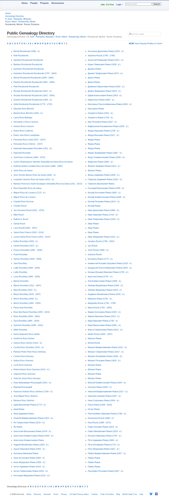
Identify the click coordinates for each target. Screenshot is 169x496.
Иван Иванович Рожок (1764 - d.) (103, 215)
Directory (37, 494)
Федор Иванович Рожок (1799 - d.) (103, 131)
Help (141, 494)
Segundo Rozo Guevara (24, 374)
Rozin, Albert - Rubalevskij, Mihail (20, 21)
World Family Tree (129, 494)
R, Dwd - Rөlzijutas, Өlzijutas (18, 19)
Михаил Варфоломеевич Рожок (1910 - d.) (107, 347)
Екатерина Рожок (96, 109)
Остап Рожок (94, 409)
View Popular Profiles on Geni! (145, 43)
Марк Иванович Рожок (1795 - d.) (103, 321)
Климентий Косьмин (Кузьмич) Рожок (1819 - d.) (110, 263)
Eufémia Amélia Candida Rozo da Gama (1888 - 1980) (38, 166)
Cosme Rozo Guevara (24, 356)
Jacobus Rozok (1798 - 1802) (101, 241)
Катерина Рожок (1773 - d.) (100, 259)
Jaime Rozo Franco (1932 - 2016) (29, 232)
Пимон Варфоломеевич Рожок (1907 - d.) (107, 453)
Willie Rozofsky (20, 330)
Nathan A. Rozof (21, 219)
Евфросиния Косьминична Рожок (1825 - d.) (108, 126)
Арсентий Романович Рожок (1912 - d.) (105, 60)
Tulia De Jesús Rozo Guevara (27, 378)
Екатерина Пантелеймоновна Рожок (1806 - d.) (110, 104)
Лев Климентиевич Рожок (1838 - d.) (104, 281)
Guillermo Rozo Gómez (24, 338)
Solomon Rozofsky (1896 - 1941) (28, 325)
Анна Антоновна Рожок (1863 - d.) (29, 458)
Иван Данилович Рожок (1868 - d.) (103, 210)
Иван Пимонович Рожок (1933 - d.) (103, 219)
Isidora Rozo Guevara (23, 360)
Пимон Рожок (94, 458)
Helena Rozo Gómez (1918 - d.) (28, 343)
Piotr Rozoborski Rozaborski (26, 86)
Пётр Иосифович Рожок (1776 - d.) (104, 445)
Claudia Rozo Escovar (24, 201)
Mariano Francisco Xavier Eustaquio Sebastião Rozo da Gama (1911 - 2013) (48, 184)
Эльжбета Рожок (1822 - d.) (100, 113)
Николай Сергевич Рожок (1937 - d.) (104, 396)
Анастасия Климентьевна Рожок (29, 440)
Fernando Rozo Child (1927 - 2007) (30, 140)
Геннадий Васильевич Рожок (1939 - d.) (106, 188)
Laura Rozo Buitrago (23, 117)
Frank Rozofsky (20, 254)
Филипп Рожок (94, 170)
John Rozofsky (20, 263)
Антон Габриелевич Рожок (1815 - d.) (31, 471)
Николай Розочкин (22, 153)
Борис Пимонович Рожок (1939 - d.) (104, 64)
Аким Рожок (19, 409)
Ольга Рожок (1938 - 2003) (100, 405)
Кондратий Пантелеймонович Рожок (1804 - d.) (110, 268)
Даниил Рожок (94, 69)
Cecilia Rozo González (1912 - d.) (29, 347)
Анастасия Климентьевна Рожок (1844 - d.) (33, 436)
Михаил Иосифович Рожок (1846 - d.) (105, 356)
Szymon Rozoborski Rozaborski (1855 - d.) (33, 100)
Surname (47, 494)
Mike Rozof (19, 215)
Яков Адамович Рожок (24, 414)
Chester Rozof (20, 206)
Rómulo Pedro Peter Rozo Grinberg (30, 352)
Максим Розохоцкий (23, 387)
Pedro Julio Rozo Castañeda (26, 135)
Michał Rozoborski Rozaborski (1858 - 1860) (34, 78)
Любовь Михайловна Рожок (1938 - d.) (105, 285)
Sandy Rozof (19, 224)
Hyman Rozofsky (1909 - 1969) (27, 259)
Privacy (64, 494)
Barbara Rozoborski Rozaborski (28, 64)
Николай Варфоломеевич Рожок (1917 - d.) (108, 391)
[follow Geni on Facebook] (155, 494)
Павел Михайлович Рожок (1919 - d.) (105, 431)
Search (156, 4)
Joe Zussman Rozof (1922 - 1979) (29, 210)
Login (118, 4)
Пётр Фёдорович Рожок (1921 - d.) (103, 449)
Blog (118, 494)
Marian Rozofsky (21, 281)
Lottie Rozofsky (20, 272)
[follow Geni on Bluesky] (150, 494)
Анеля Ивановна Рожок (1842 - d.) (29, 449)
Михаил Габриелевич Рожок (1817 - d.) (106, 352)
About (29, 494)
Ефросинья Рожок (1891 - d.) (101, 100)
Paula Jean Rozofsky (23, 307)
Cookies (94, 494)
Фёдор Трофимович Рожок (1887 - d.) (105, 153)
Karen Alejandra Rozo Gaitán (27, 334)
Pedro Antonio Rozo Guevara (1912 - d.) (32, 369)
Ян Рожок (18, 427)
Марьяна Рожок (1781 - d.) (100, 299)
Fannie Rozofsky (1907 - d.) (26, 246)
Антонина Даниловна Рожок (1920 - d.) (106, 51)
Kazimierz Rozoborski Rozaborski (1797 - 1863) (35, 73)
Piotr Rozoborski (21, 55)
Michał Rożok (94, 343)
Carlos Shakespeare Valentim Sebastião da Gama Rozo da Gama (43, 162)
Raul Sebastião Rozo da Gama (27, 188)
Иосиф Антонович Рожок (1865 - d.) (104, 193)
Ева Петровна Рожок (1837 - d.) (102, 122)
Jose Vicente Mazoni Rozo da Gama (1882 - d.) (35, 175)
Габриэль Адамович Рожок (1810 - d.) (105, 179)
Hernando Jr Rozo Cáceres (26, 122)
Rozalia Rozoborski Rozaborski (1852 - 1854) (34, 95)
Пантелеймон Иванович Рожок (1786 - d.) (107, 414)
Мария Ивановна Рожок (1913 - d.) (104, 316)
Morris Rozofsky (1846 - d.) (26, 299)
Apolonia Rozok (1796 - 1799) (101, 55)
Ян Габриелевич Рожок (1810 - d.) (29, 422)
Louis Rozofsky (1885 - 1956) (27, 276)
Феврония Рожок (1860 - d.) (100, 162)
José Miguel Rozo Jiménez (26, 396)
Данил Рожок (94, 78)
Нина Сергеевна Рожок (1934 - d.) (103, 400)
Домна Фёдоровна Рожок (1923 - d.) (104, 91)
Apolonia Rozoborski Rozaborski (28, 60)
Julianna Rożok (95, 254)
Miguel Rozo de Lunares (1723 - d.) (29, 193)
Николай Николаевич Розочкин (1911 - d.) (33, 148)
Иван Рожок (93, 224)
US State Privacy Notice (79, 494)
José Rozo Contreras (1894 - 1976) (29, 157)
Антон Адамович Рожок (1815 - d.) (29, 466)
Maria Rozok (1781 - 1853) (100, 307)
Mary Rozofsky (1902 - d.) (25, 290)
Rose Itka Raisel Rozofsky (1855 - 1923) (32, 312)
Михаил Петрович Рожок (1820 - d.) (104, 360)
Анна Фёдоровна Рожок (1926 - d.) (29, 462)
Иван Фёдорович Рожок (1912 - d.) (103, 237)
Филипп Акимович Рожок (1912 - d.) (104, 166)
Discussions (57, 3)
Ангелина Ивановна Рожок (26, 453)
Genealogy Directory (14, 16)
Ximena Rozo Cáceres (24, 126)
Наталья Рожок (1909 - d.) (100, 387)
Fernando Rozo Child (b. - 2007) (28, 144)
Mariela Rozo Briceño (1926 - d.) (28, 113)
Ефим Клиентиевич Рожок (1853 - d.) (105, 95)
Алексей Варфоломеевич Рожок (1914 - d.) (33, 418)
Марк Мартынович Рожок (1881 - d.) (104, 325)
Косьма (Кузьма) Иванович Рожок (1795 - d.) (108, 272)
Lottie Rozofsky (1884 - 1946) (27, 268)
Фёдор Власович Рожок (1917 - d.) (103, 135)
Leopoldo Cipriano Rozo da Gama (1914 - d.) (34, 179)
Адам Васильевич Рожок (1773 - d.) (30, 405)
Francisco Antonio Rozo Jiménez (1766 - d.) (33, 391)
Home (25, 3)
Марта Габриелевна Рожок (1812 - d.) (105, 330)
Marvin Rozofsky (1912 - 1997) (27, 285)
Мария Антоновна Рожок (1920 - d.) (104, 312)
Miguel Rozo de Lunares (25, 197)
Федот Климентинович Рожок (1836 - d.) (106, 157)
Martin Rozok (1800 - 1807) (100, 334)
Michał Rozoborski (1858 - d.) (27, 51)
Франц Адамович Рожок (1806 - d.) (103, 175)
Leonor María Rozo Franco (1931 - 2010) (32, 237)
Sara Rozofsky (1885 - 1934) (26, 321)
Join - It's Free (107, 4)
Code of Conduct (107, 494)
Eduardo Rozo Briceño (24, 109)
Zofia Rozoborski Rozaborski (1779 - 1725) (33, 104)
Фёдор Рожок (94, 140)
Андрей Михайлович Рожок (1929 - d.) (31, 445)
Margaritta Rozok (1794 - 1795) (102, 303)
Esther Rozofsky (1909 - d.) (26, 241)
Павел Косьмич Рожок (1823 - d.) (103, 427)
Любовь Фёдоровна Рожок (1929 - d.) (105, 290)
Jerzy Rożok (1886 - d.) (98, 250)
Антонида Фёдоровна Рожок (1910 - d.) (32, 475)
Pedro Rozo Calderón (23, 131)
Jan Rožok (92, 246)
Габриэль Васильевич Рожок (101, 184)
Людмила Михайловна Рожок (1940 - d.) (106, 294)
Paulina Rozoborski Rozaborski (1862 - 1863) (34, 82)
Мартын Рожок (94, 338)
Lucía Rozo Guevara (23, 365)
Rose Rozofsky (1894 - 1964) (27, 316)
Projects (44, 3)
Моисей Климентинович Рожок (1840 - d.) (107, 383)
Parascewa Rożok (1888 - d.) (101, 418)
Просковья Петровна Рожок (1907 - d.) (105, 471)
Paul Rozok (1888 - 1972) (99, 422)
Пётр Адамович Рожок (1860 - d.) (103, 440)
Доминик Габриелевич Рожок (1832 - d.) (106, 86)
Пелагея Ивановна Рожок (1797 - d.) (104, 436)
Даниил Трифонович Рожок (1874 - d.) (105, 73)
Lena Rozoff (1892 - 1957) (25, 228)
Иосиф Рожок (94, 206)
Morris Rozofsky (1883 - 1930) (27, 303)
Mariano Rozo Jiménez (24, 400)
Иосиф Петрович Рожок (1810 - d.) (104, 201)
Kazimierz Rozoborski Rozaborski (29, 69)
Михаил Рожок (94, 365)
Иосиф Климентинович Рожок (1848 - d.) (106, 197)
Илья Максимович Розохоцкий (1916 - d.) (32, 383)
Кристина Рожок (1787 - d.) (100, 276)
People (33, 3)
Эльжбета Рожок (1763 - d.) (100, 117)
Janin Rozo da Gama (23, 170)
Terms (55, 494)
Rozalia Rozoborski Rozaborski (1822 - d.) (33, 91)
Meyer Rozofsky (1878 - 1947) (27, 294)
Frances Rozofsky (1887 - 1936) (28, 250)
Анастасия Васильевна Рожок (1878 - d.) (32, 431)
